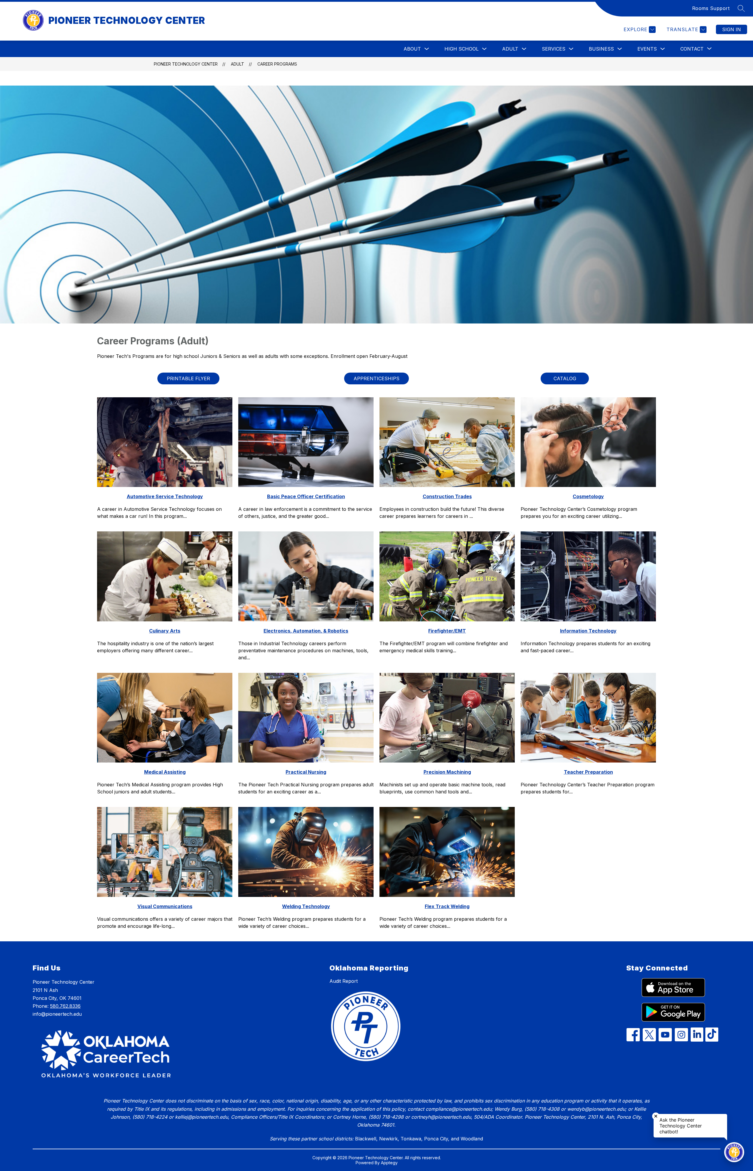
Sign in (731, 29)
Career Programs (277, 63)
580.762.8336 (65, 1006)
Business (601, 49)
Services (553, 49)
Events (647, 49)
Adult (510, 49)
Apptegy (389, 1162)
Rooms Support (711, 8)
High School (461, 49)
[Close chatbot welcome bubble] (655, 1116)
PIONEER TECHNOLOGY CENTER (186, 63)
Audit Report (343, 981)
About (412, 49)
